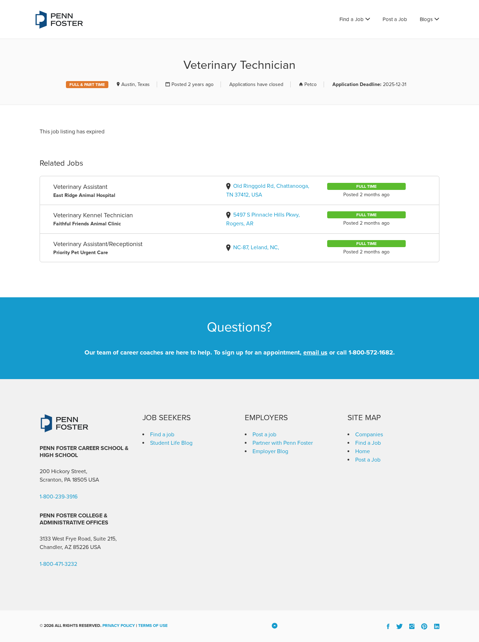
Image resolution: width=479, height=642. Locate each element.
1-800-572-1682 (371, 352)
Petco (310, 84)
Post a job (264, 434)
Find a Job (351, 19)
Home (362, 451)
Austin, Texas (135, 84)
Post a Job (395, 19)
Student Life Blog (171, 442)
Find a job (162, 434)
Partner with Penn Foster (282, 442)
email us (315, 352)
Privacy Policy (118, 625)
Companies (369, 434)
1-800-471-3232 (58, 564)
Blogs (426, 19)
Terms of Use (153, 625)
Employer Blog (270, 451)
